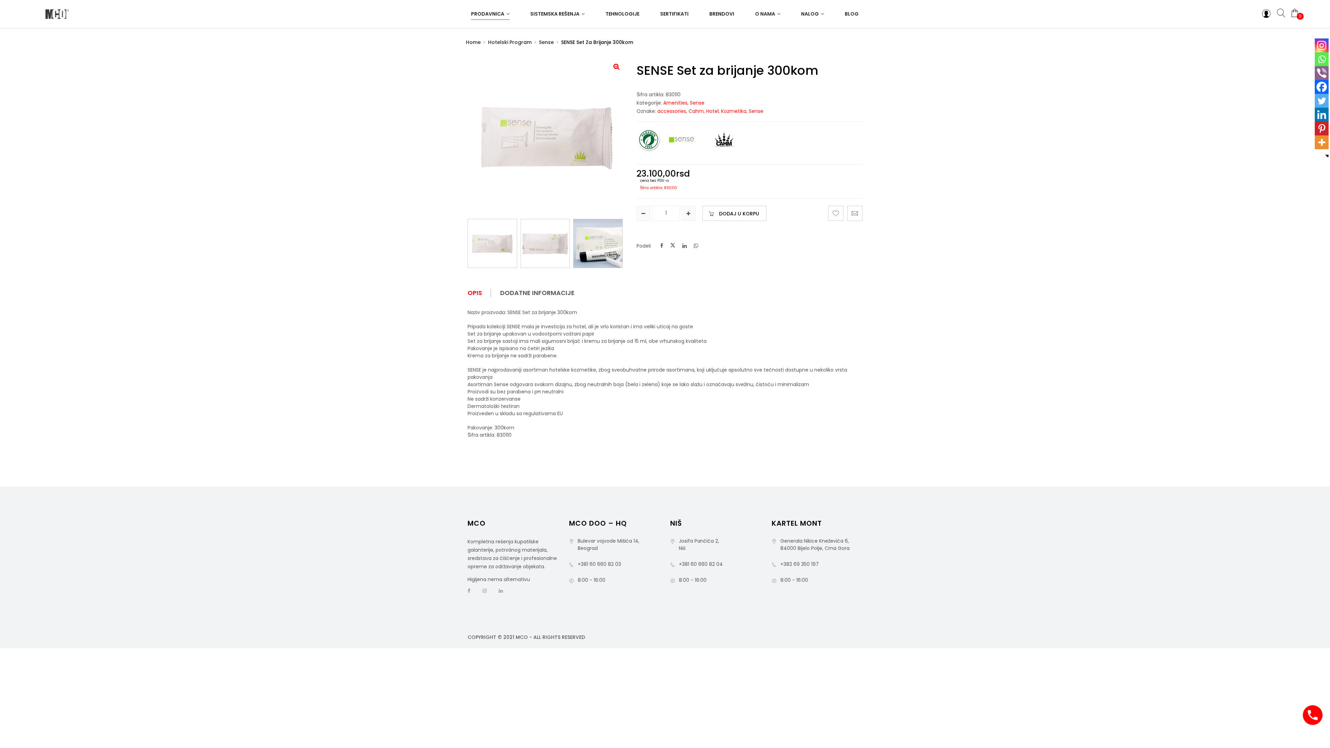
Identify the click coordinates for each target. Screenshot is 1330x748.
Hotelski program (510, 42)
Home (473, 42)
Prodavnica (487, 13)
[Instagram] (1322, 45)
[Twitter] (1322, 101)
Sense (546, 42)
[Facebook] (1322, 87)
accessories (671, 111)
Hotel (712, 111)
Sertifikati (674, 13)
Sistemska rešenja (554, 13)
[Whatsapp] (1322, 59)
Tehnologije (622, 13)
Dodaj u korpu (739, 213)
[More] (1322, 142)
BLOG (852, 13)
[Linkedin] (1322, 115)
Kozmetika (733, 111)
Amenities (675, 102)
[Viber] (1322, 73)
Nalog (810, 13)
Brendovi (721, 13)
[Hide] (1327, 156)
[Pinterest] (1322, 128)
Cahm (696, 111)
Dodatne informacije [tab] (537, 293)
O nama (765, 13)
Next (622, 246)
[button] (616, 66)
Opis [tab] (475, 293)
